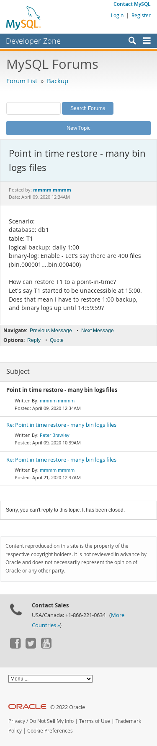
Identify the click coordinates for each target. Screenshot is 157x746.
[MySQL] (24, 17)
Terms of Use (94, 721)
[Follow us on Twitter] (30, 646)
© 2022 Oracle (67, 707)
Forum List (21, 80)
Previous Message (51, 331)
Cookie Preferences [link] (50, 731)
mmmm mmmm (57, 400)
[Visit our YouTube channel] (46, 646)
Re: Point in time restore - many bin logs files (61, 424)
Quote (57, 340)
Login (117, 15)
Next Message (97, 331)
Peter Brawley (54, 435)
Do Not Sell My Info (51, 721)
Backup (57, 80)
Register (141, 15)
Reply (34, 340)
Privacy (16, 721)
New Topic (78, 127)
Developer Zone (33, 41)
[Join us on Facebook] (15, 646)
